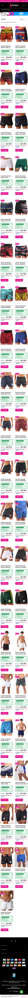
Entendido (24, 996)
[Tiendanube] (14, 991)
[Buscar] (25, 9)
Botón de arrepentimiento (14, 988)
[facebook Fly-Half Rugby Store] (15, 941)
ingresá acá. (14, 987)
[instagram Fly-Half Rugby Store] (11, 941)
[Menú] (2, 5)
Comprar (4, 63)
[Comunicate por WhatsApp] (21, 992)
